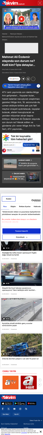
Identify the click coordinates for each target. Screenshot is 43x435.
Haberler (4, 34)
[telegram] (23, 79)
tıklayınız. (7, 434)
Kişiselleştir (20, 237)
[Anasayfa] (40, 3)
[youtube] (14, 409)
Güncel (4, 428)
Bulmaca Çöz (29, 424)
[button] (39, 380)
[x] (8, 409)
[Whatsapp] (28, 79)
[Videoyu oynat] (21, 19)
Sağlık (26, 428)
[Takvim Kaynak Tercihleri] (21, 143)
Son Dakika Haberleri (9, 424)
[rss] (26, 409)
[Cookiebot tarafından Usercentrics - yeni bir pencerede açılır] (31, 200)
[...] (33, 79)
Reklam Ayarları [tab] (25, 206)
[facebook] (2, 409)
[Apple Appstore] (7, 403)
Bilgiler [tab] (13, 206)
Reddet (8, 199)
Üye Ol (16, 414)
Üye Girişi (6, 414)
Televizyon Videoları (16, 34)
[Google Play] (20, 403)
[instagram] (20, 409)
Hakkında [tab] (37, 206)
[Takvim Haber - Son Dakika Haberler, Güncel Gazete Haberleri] (12, 3)
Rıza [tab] (5, 206)
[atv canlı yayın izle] (11, 382)
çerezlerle (24, 432)
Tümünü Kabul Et (21, 231)
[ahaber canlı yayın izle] (29, 382)
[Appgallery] (31, 403)
